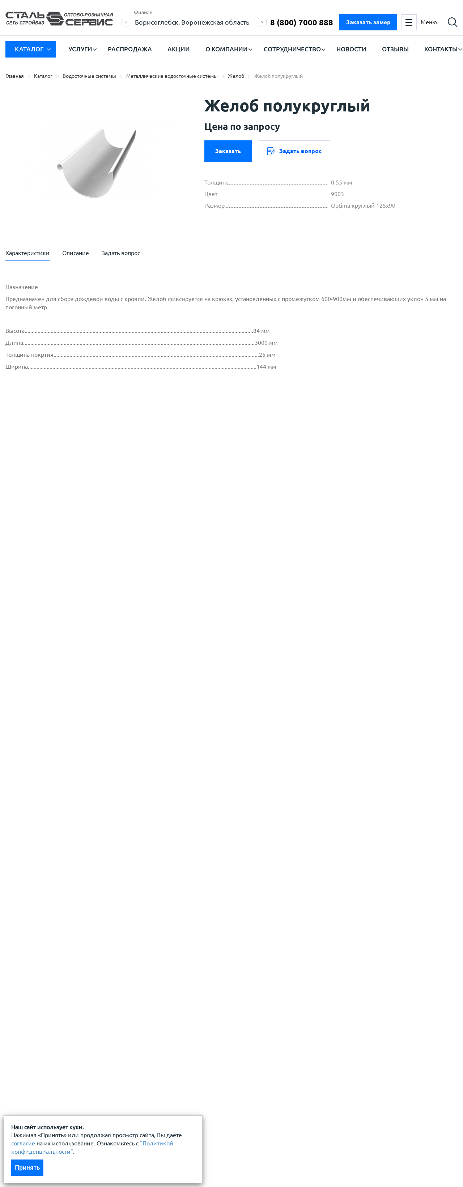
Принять (27, 1167)
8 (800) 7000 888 (301, 22)
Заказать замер (368, 22)
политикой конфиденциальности (67, 495)
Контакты (441, 49)
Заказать (228, 151)
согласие (23, 1143)
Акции (178, 49)
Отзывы (395, 49)
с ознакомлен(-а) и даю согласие (108, 495)
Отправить (189, 532)
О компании (226, 49)
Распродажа (130, 49)
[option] (95, 161)
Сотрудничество (292, 49)
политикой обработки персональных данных (83, 473)
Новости (351, 49)
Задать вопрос (300, 151)
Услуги (80, 49)
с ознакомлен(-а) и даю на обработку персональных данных (105, 477)
